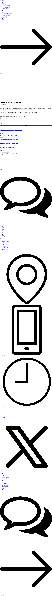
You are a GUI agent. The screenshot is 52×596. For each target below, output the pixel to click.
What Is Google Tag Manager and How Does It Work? (9, 143)
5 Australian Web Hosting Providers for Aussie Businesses (9, 139)
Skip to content (2, 0)
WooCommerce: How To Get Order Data (7, 147)
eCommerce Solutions (4, 474)
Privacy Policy (3, 236)
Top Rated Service (3, 415)
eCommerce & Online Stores (7, 5)
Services (3, 3)
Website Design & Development (7, 13)
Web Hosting (5, 6)
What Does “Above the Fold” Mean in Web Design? (8, 131)
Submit (1, 169)
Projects (3, 9)
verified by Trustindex (3, 417)
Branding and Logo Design (6, 7)
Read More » (1, 133)
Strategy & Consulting (6, 8)
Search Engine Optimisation (5, 485)
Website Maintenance (6, 4)
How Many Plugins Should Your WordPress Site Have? (9, 135)
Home (2, 2)
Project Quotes (3, 230)
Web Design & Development (5, 482)
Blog (2, 10)
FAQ (2, 18)
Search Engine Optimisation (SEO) (7, 15)
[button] (26, 123)
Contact (3, 229)
